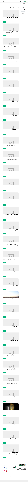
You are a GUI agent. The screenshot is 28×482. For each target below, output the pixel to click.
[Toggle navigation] (3, 1)
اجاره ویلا (14, 467)
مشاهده (4, 21)
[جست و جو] (21, 13)
